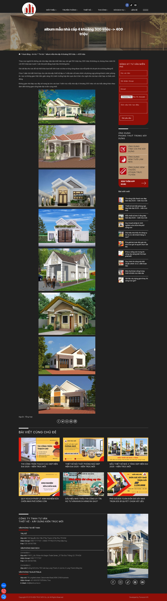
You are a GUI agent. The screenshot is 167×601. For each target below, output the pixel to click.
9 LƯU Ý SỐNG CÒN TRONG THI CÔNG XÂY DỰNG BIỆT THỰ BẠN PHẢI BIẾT (135, 254)
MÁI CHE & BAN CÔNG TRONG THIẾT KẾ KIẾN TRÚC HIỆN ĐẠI (135, 272)
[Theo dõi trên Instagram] (120, 582)
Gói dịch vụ (119, 10)
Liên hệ (134, 10)
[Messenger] (3, 596)
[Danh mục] (145, 10)
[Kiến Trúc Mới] (29, 9)
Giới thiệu (50, 10)
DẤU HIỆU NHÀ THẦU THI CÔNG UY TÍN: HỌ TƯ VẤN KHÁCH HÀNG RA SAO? (136, 235)
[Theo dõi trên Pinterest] (135, 582)
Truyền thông (69, 10)
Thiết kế (87, 10)
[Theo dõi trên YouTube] (142, 582)
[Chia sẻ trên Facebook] (59, 421)
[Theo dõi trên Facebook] (127, 5)
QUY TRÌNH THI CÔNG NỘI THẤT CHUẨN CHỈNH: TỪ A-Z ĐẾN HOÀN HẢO (136, 263)
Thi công (102, 10)
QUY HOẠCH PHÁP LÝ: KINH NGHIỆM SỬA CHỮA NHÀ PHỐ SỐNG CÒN (134, 225)
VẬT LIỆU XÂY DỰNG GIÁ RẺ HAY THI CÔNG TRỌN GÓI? (136, 279)
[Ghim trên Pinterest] (71, 421)
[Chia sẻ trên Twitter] (63, 421)
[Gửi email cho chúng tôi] (135, 5)
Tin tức (41, 54)
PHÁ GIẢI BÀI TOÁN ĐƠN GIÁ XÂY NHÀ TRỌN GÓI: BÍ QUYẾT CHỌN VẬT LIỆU (136, 244)
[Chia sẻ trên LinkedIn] (75, 421)
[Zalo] (3, 585)
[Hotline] (3, 591)
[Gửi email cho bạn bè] (67, 421)
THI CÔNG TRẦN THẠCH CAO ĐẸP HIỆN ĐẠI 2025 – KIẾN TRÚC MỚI (136, 199)
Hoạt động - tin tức (29, 54)
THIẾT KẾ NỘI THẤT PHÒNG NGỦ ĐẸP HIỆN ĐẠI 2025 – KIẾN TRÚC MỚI (136, 208)
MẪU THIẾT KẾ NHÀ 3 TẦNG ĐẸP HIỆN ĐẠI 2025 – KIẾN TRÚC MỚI (136, 217)
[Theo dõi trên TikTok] (131, 5)
